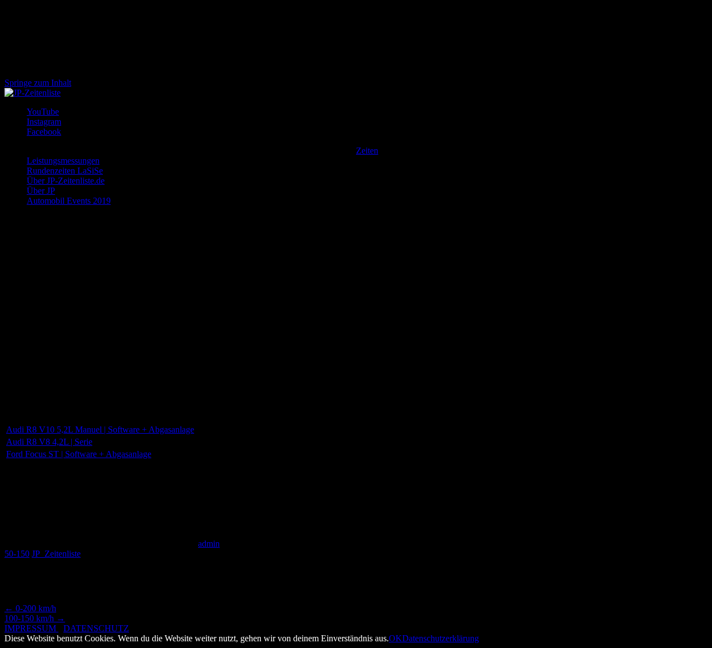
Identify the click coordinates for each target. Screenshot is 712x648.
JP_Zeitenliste (56, 553)
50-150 (16, 553)
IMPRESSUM (31, 628)
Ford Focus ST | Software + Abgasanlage (78, 454)
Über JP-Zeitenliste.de (66, 43)
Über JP (41, 53)
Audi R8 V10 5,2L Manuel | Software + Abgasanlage (100, 429)
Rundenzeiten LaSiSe (65, 33)
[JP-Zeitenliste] (32, 92)
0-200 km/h (30, 608)
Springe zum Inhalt (37, 82)
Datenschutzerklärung (440, 638)
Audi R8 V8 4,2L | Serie (49, 441)
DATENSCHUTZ (96, 628)
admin (209, 543)
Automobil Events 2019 (69, 63)
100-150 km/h (34, 618)
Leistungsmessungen (63, 23)
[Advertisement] (338, 328)
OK (395, 638)
